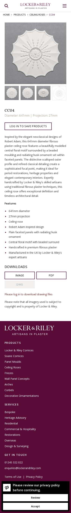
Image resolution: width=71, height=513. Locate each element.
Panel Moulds (13, 361)
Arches (9, 384)
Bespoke (10, 412)
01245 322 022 (14, 462)
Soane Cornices (14, 356)
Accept (35, 506)
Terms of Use (13, 477)
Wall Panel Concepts (17, 378)
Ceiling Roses (37, 14)
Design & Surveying (16, 446)
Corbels (9, 390)
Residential (11, 423)
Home (6, 14)
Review (35, 497)
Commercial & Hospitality (20, 429)
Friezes (9, 373)
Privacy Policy (34, 477)
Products (20, 14)
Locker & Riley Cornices (19, 350)
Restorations (12, 435)
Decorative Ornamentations (22, 396)
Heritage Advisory (15, 417)
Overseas (10, 440)
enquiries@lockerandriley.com (23, 468)
